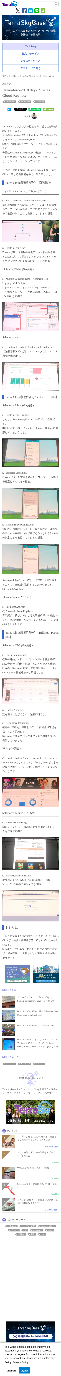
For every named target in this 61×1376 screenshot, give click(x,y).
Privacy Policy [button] (20, 1362)
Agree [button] (24, 1370)
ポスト (22, 109)
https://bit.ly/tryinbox (12, 589)
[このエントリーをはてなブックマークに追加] (9, 109)
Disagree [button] (11, 1370)
